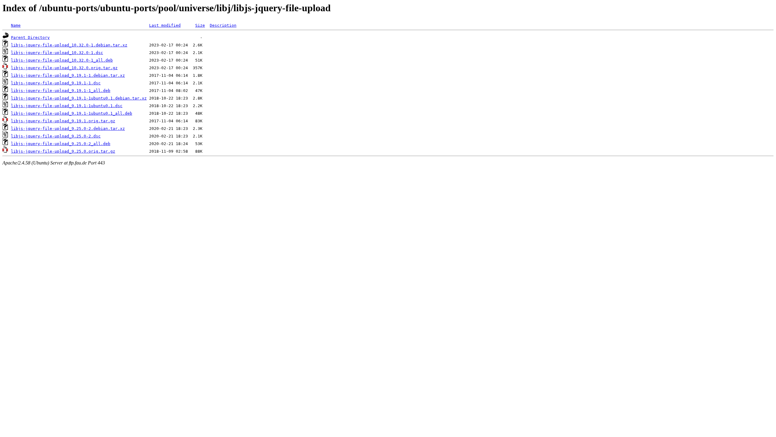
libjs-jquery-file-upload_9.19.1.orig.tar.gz (63, 121)
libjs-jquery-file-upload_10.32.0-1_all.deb (62, 60)
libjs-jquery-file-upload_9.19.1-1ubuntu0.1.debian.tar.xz (79, 98)
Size (200, 25)
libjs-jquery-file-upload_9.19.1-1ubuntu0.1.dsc (66, 105)
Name (16, 25)
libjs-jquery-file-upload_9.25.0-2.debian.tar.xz (68, 128)
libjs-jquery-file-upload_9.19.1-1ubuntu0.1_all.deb (71, 113)
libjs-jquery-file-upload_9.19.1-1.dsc (56, 83)
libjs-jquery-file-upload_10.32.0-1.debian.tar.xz (69, 45)
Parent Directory (30, 37)
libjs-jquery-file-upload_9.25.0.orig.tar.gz (63, 151)
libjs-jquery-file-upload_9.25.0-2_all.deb (60, 143)
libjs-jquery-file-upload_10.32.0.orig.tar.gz (64, 68)
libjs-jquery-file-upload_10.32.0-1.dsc (57, 52)
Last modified (165, 25)
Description (223, 25)
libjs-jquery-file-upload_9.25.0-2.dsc (56, 136)
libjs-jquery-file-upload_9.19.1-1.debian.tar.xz (68, 75)
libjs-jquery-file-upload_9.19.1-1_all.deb (60, 90)
